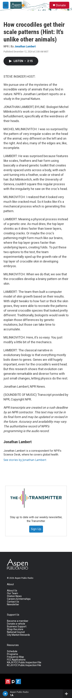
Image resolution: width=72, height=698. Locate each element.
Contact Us (13, 601)
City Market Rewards (18, 635)
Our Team (12, 593)
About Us (12, 590)
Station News (14, 596)
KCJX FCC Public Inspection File (24, 665)
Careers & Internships (19, 599)
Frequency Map (15, 657)
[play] (5, 693)
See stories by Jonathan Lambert (24, 460)
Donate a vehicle (16, 623)
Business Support (16, 626)
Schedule (12, 651)
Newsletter (13, 604)
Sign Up (36, 529)
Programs (12, 654)
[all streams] (67, 693)
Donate (61, 5)
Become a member (17, 621)
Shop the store (15, 629)
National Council (16, 632)
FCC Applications (16, 659)
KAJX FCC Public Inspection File (24, 662)
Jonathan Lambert (25, 46)
